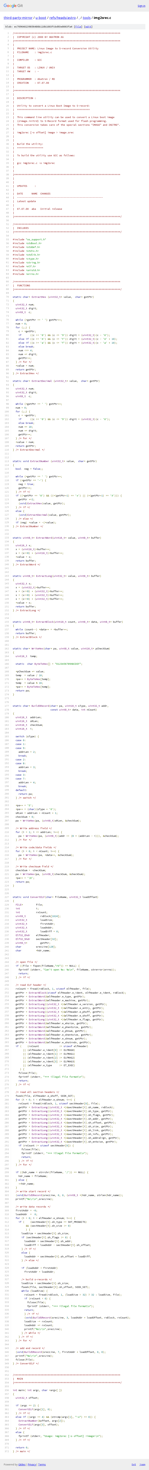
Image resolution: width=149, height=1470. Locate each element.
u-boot (41, 17)
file (78, 26)
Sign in (141, 5)
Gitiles (21, 1464)
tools (87, 17)
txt (134, 1464)
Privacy (32, 1464)
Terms (42, 1464)
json (142, 1464)
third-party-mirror (18, 17)
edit (88, 26)
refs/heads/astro (62, 17)
